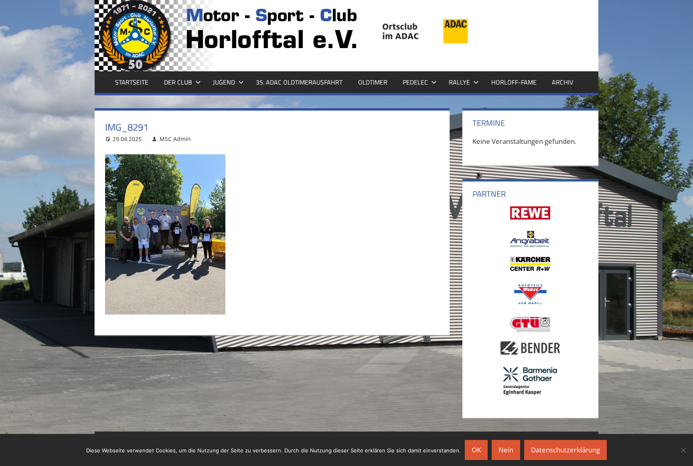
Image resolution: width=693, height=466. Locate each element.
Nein (505, 449)
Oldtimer (372, 82)
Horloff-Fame (514, 82)
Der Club (178, 82)
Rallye (459, 82)
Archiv (562, 82)
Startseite (131, 82)
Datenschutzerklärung (565, 449)
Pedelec (415, 82)
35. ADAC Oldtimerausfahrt (299, 82)
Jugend (224, 82)
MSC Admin (175, 139)
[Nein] (683, 450)
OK (476, 449)
